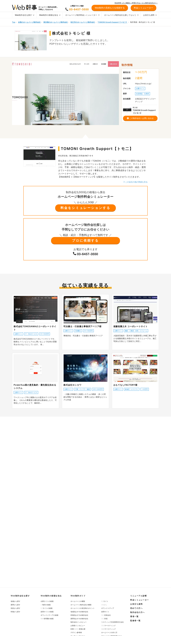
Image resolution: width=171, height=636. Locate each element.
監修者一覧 (135, 620)
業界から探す (15, 605)
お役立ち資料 (148, 15)
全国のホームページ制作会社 (29, 22)
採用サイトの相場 (47, 612)
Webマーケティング (108, 629)
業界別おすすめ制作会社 (79, 619)
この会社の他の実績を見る (136, 182)
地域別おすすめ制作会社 (79, 612)
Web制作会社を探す (23, 15)
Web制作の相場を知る (48, 15)
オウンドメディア (107, 608)
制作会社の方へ (137, 612)
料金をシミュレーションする (85, 208)
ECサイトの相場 (46, 608)
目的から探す (15, 608)
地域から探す (15, 601)
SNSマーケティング (108, 626)
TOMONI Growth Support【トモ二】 (112, 22)
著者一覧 (134, 616)
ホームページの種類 (78, 601)
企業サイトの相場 (47, 601)
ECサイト (104, 601)
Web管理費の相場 (47, 619)
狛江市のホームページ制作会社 (83, 22)
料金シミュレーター (139, 600)
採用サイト (105, 612)
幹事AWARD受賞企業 (78, 629)
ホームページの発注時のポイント (83, 608)
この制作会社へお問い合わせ (141, 118)
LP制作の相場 (45, 605)
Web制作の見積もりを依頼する (110, 7)
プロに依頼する (85, 240)
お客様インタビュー (78, 626)
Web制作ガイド (78, 596)
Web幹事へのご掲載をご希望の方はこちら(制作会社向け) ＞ (136, 3)
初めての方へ (136, 608)
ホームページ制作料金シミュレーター (81, 15)
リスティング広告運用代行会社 (112, 622)
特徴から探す (15, 612)
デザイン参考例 (76, 632)
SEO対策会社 (106, 615)
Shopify (104, 605)
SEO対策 (104, 619)
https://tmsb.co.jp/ (143, 83)
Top (13, 22)
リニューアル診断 (138, 596)
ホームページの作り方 (109, 632)
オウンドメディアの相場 (49, 615)
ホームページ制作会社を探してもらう (120, 15)
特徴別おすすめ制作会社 (79, 615)
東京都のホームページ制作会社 (55, 22)
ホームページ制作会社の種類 (81, 605)
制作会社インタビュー (79, 622)
